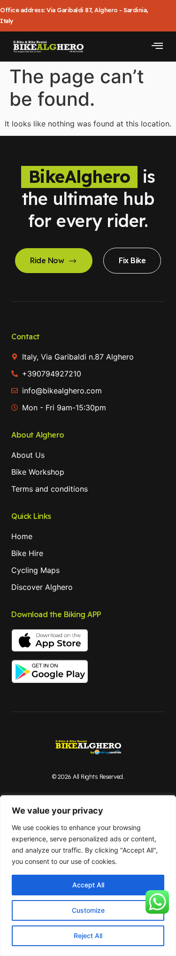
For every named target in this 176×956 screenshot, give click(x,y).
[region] (88, 875)
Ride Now (47, 260)
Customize (88, 910)
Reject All (88, 936)
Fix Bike (132, 260)
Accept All (88, 885)
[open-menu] (157, 46)
